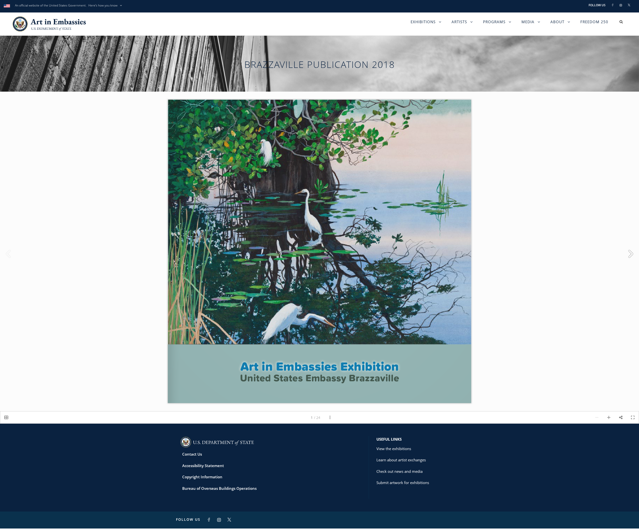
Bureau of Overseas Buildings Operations (219, 491)
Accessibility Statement (203, 468)
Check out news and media (399, 474)
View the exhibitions (393, 451)
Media (527, 25)
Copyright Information (202, 480)
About (557, 25)
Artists (459, 25)
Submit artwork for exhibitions (402, 486)
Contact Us (192, 457)
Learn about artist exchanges (401, 463)
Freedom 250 (594, 25)
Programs (494, 25)
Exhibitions (423, 25)
